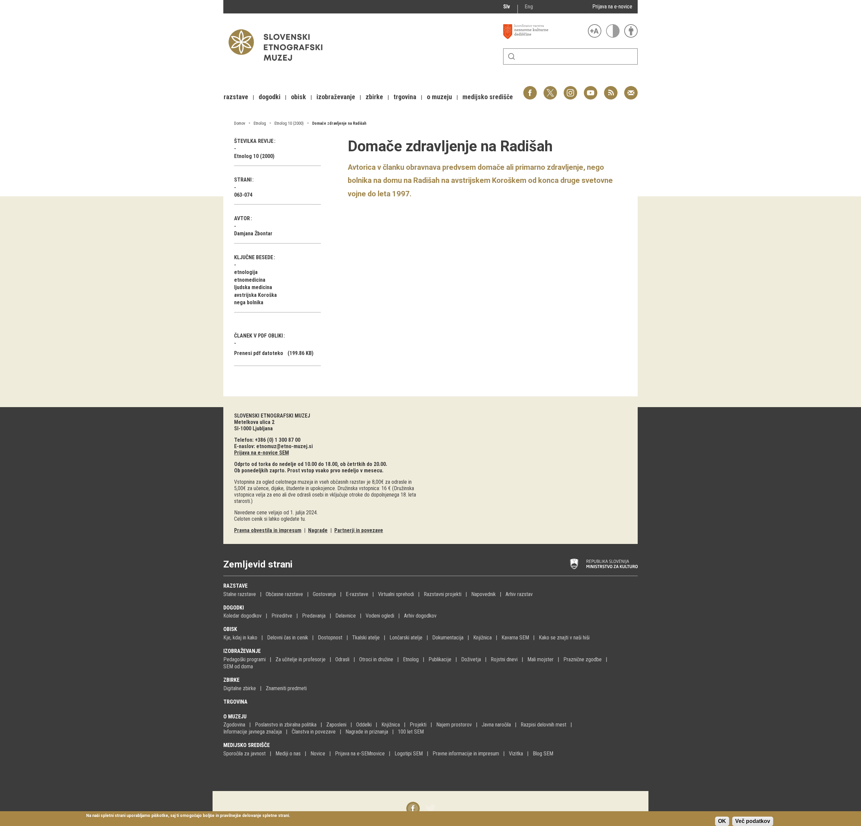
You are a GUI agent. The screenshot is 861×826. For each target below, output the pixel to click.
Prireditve (281, 616)
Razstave (235, 586)
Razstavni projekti (442, 594)
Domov (239, 123)
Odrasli (342, 659)
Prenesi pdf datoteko (258, 353)
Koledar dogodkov (242, 616)
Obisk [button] (298, 97)
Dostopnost (330, 637)
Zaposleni (336, 724)
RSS (609, 89)
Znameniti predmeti (286, 688)
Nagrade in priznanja (366, 732)
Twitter (550, 89)
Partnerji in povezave (358, 530)
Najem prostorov (454, 724)
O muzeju (235, 716)
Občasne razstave (284, 594)
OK (722, 821)
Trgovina (235, 702)
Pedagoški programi (244, 659)
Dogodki (233, 607)
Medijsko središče (246, 745)
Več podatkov (752, 821)
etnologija (246, 272)
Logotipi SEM (409, 753)
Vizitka (516, 753)
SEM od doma (238, 666)
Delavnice (345, 616)
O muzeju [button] (439, 97)
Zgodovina (234, 724)
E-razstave (357, 594)
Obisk (230, 629)
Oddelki (364, 724)
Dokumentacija (447, 637)
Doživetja (471, 659)
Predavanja (314, 616)
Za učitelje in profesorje (300, 659)
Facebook (530, 89)
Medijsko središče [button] (487, 97)
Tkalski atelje (366, 637)
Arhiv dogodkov (420, 616)
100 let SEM (411, 732)
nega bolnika (248, 302)
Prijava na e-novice (612, 6)
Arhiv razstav (519, 594)
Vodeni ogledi (380, 616)
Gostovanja (324, 594)
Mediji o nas (288, 753)
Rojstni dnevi (504, 659)
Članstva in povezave (314, 732)
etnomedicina (249, 280)
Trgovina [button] (405, 97)
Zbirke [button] (374, 97)
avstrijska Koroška (255, 295)
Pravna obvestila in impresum (267, 530)
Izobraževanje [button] (335, 97)
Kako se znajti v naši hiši (564, 637)
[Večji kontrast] (613, 31)
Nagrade (318, 530)
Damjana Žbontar (253, 233)
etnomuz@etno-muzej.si (284, 446)
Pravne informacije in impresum (466, 753)
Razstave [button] (236, 97)
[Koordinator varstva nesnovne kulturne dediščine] (544, 31)
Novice (317, 753)
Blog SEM (543, 753)
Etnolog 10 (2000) (289, 123)
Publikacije (439, 659)
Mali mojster (540, 659)
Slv (506, 6)
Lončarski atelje (405, 637)
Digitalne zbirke (239, 688)
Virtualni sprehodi (396, 594)
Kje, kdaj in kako (240, 637)
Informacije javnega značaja (252, 732)
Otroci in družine (376, 659)
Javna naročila (496, 724)
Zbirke (231, 680)
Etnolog (260, 123)
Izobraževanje (242, 651)
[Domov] (278, 64)
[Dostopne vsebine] (631, 31)
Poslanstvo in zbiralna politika (285, 724)
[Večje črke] (594, 31)
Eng (529, 6)
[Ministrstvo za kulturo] (604, 564)
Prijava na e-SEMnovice (360, 753)
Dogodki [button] (269, 97)
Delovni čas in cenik (287, 637)
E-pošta (631, 89)
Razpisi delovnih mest (543, 724)
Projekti (418, 724)
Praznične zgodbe (582, 659)
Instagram (570, 89)
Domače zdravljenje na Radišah (339, 123)
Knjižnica (482, 637)
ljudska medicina (253, 287)
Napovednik (483, 594)
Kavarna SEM (515, 637)
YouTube (590, 89)
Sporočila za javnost (244, 753)
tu (303, 519)
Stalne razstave (239, 594)
